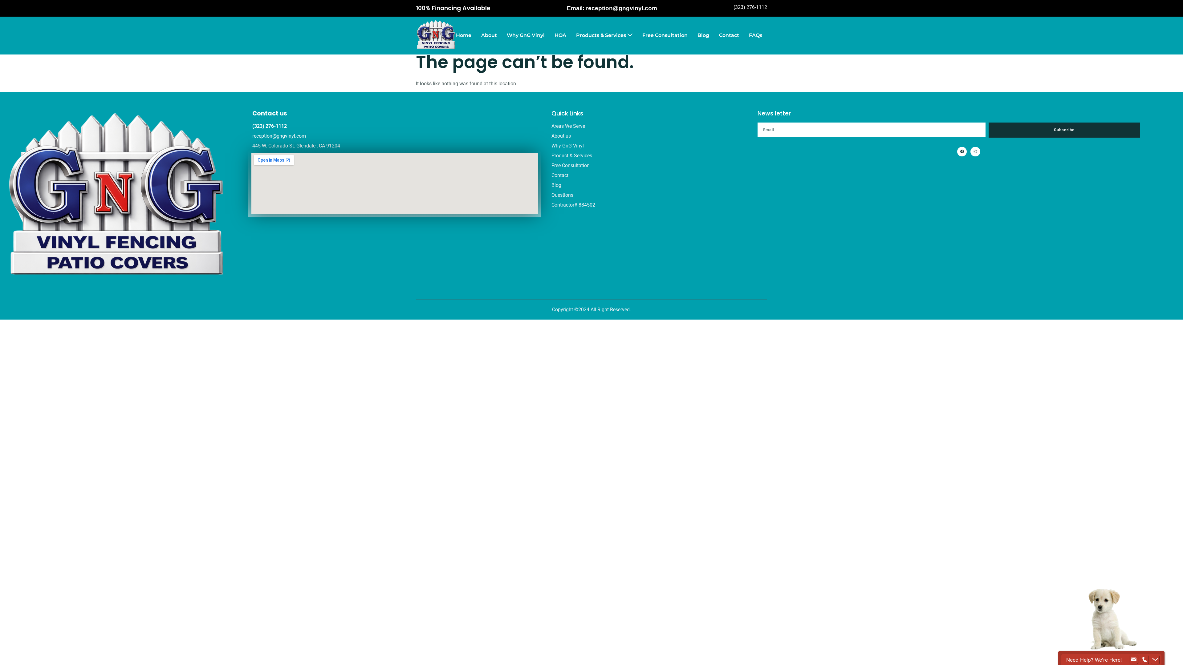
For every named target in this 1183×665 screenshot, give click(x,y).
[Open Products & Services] (630, 35)
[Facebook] (962, 151)
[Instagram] (975, 151)
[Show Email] (1134, 659)
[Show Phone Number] (1144, 659)
